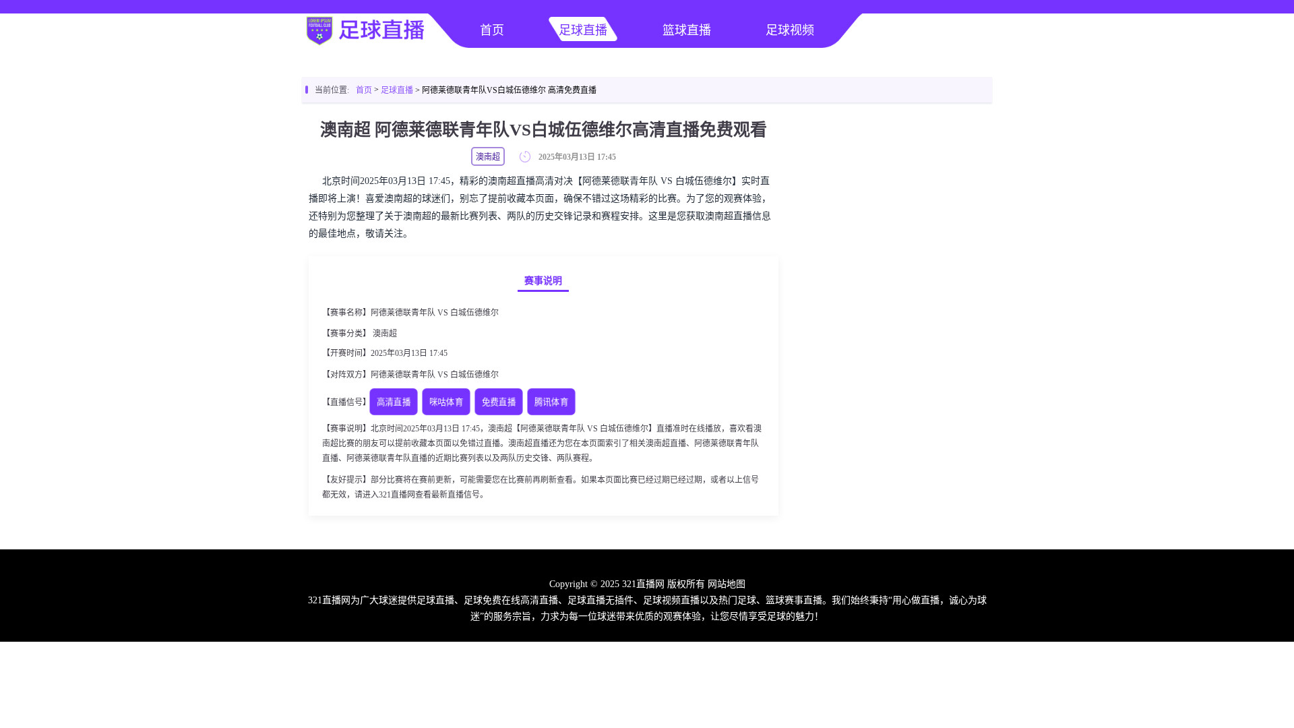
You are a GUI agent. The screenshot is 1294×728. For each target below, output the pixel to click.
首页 (492, 30)
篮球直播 (687, 30)
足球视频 (790, 30)
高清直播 (393, 403)
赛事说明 (543, 281)
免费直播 (499, 403)
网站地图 (726, 584)
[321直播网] (364, 44)
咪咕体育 (446, 403)
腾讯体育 (551, 403)
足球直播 (583, 30)
